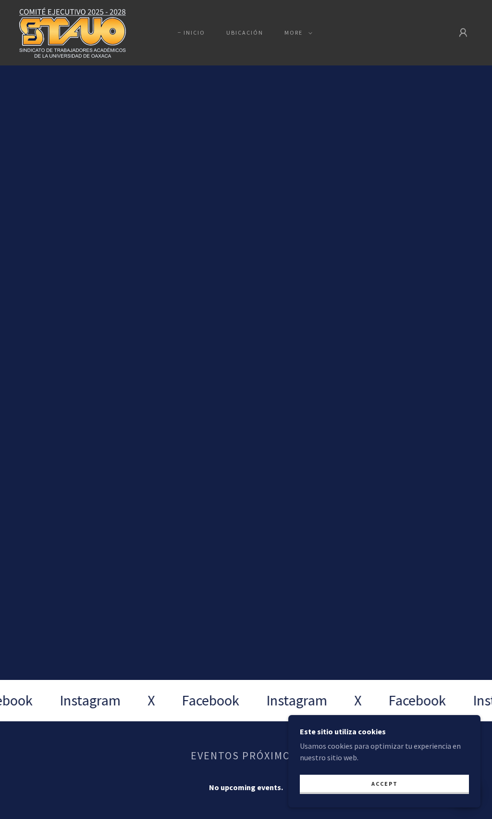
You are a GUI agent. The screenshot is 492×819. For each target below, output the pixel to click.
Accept (384, 783)
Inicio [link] (194, 32)
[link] (72, 32)
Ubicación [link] (244, 32)
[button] (296, 32)
